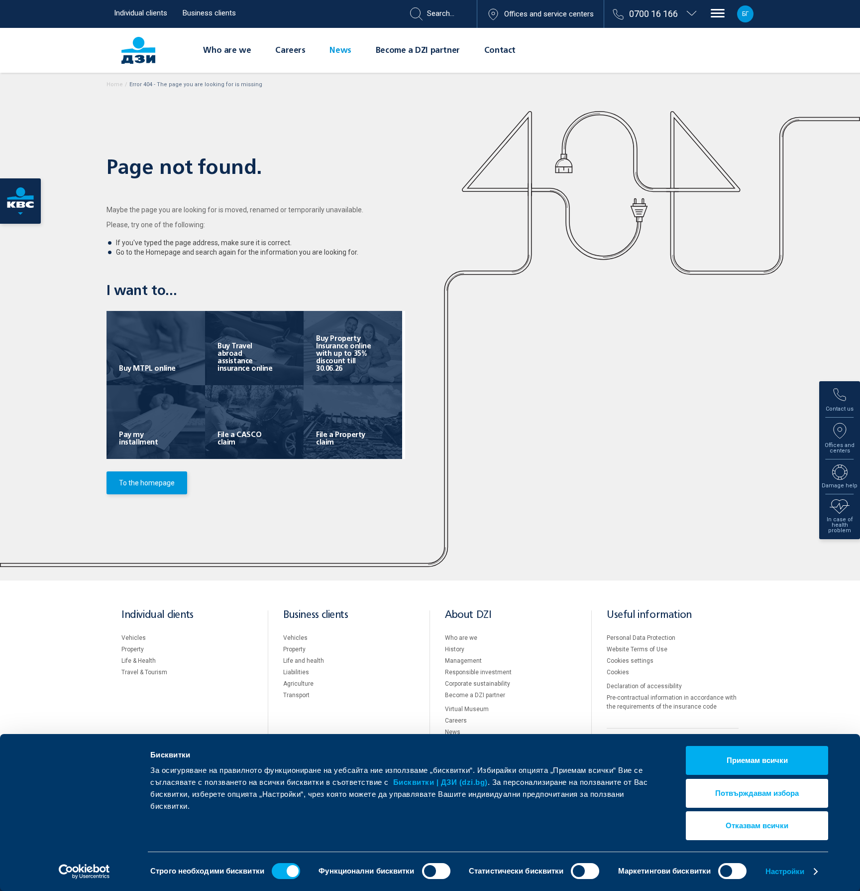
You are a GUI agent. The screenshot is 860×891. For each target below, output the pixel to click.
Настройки (785, 871)
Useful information (649, 615)
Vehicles (133, 637)
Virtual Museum (467, 709)
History (454, 649)
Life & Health (138, 660)
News (340, 51)
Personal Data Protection (641, 637)
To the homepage (147, 483)
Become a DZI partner (418, 51)
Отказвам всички (757, 825)
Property (132, 649)
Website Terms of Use (637, 649)
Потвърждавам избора (757, 793)
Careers (290, 51)
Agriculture (298, 683)
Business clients (209, 12)
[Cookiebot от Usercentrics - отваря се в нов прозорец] (84, 871)
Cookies (618, 672)
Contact (500, 51)
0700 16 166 (653, 13)
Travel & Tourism (144, 672)
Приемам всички (757, 760)
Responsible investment (478, 672)
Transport (296, 695)
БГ (745, 13)
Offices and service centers (549, 13)
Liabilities (296, 672)
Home (115, 84)
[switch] (436, 871)
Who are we (227, 51)
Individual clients (140, 12)
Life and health (303, 660)
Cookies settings (630, 660)
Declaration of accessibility (644, 686)
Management (463, 660)
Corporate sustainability (477, 683)
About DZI (468, 615)
